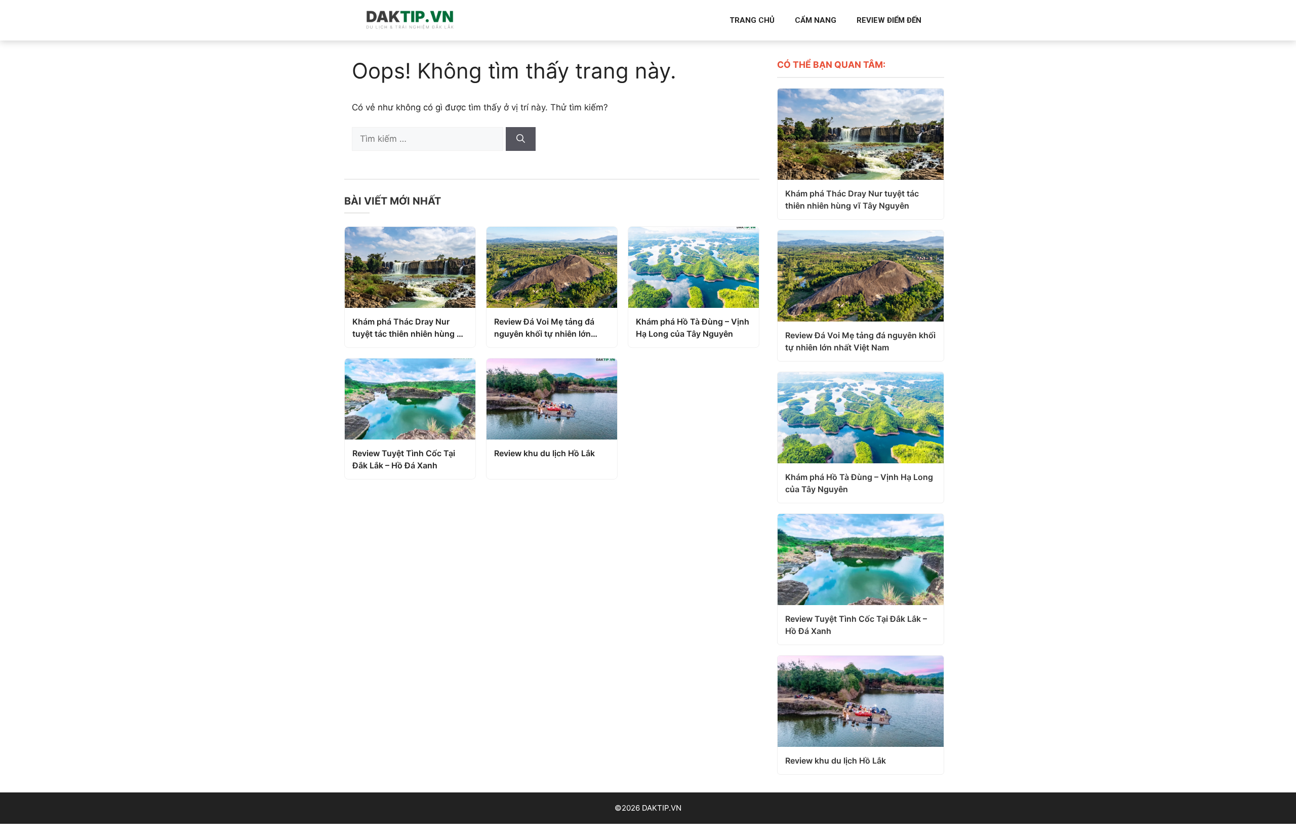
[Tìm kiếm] (521, 139)
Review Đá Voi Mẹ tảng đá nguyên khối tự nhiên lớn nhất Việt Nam (544, 328)
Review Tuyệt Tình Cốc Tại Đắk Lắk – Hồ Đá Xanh (403, 459)
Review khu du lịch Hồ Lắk (544, 453)
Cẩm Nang (815, 20)
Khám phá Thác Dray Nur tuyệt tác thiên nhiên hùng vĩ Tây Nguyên (408, 328)
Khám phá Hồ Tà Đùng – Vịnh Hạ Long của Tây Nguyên (692, 327)
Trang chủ (752, 20)
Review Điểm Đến (889, 20)
